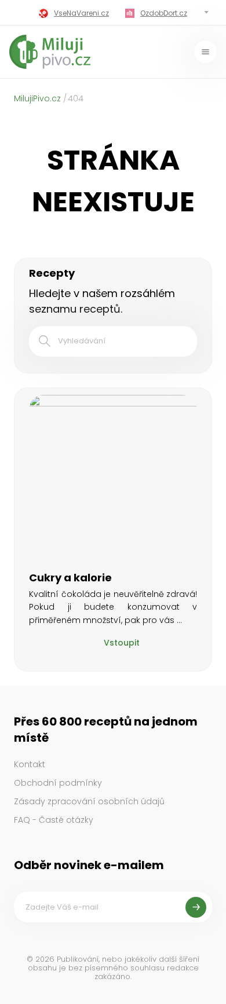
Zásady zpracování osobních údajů (89, 801)
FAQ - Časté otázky (53, 820)
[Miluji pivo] (49, 52)
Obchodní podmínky (58, 783)
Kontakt (29, 764)
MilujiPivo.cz (37, 98)
